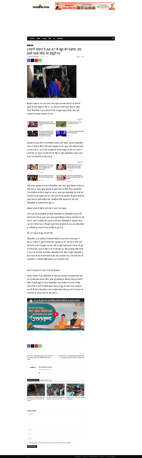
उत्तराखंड (38, 38)
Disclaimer (101, 456)
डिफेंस (50, 38)
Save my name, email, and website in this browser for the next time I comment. (50, 442)
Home (28, 43)
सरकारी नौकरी (60, 38)
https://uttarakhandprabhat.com (45, 369)
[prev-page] (28, 404)
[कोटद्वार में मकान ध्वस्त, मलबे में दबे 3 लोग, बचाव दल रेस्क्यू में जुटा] (75, 390)
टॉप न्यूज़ (44, 38)
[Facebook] (28, 60)
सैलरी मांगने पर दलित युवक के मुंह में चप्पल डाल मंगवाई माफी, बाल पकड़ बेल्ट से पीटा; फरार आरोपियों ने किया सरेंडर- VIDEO (40, 357)
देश (54, 38)
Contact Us (84, 456)
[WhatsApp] (40, 60)
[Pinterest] (36, 60)
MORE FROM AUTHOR (46, 380)
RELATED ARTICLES (33, 380)
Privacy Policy (78, 456)
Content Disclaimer (93, 456)
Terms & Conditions (110, 456)
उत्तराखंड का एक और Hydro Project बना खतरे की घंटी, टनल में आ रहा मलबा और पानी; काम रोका (35, 399)
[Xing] (40, 373)
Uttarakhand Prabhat (33, 56)
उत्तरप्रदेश (32, 38)
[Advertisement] (71, 24)
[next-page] (31, 404)
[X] (32, 60)
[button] (113, 38)
